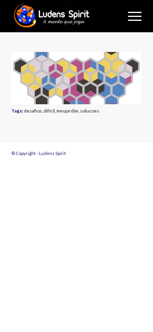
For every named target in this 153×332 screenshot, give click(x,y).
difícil (49, 110)
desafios (33, 110)
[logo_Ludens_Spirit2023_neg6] (63, 16)
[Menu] (131, 16)
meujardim (67, 110)
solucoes (89, 110)
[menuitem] (131, 16)
